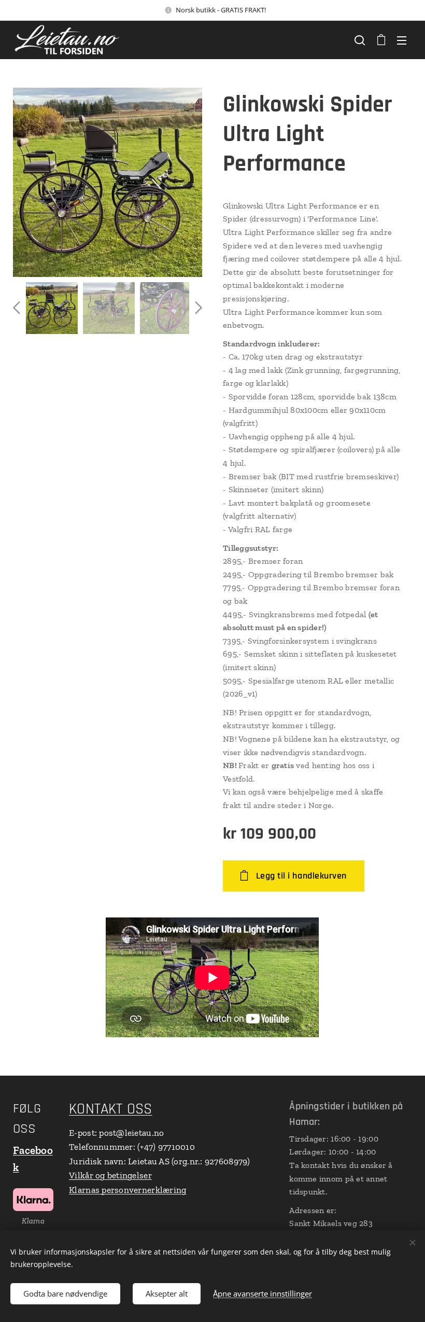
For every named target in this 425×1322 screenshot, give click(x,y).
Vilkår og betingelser (110, 1175)
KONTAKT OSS (110, 1109)
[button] (359, 40)
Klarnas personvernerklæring (127, 1190)
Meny (401, 40)
